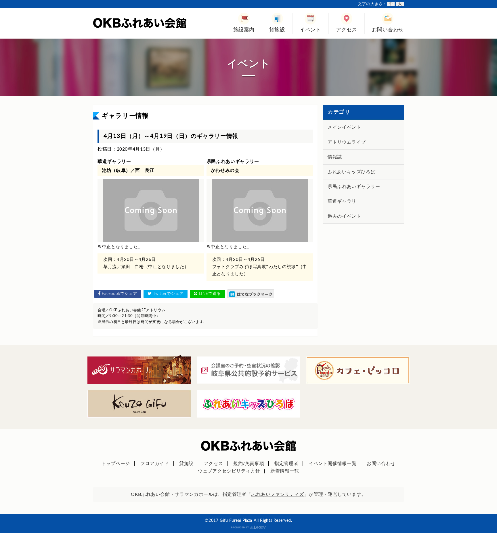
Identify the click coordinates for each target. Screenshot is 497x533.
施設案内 (244, 30)
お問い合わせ (388, 30)
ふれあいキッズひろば (351, 172)
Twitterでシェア (168, 294)
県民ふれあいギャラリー (354, 186)
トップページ (115, 463)
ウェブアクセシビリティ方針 (229, 471)
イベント (310, 30)
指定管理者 (286, 463)
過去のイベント (344, 216)
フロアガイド (154, 463)
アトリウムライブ (347, 142)
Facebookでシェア (119, 294)
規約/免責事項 (248, 463)
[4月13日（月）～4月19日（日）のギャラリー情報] (250, 293)
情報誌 (335, 157)
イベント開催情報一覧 (332, 463)
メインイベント (344, 127)
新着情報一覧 (284, 471)
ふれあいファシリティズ (277, 494)
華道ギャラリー (344, 201)
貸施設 (277, 30)
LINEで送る (209, 294)
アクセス (346, 30)
